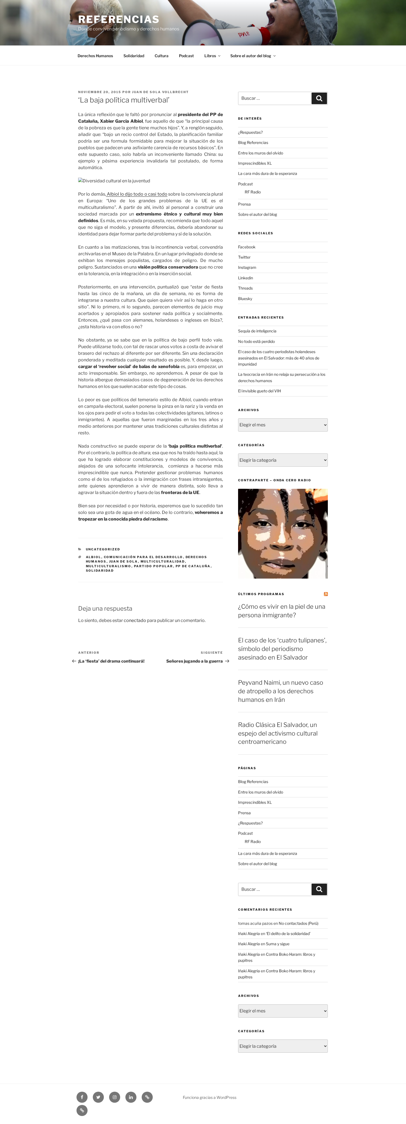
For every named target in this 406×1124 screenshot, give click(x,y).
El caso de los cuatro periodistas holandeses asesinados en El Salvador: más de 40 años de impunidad (278, 357)
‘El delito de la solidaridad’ (288, 933)
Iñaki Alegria (249, 933)
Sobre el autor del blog (250, 55)
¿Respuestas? (250, 132)
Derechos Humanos (95, 55)
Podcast (186, 55)
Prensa (244, 204)
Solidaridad (133, 55)
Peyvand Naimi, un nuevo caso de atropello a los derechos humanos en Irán (280, 691)
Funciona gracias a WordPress (209, 1097)
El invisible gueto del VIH (259, 390)
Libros (210, 55)
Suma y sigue (277, 943)
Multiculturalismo (108, 566)
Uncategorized (103, 549)
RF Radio (253, 192)
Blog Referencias (253, 142)
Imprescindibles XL (255, 163)
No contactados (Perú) (298, 923)
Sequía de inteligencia (257, 331)
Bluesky (245, 298)
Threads (245, 288)
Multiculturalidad (163, 561)
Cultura (161, 55)
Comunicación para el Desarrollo (143, 557)
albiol (93, 557)
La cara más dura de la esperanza (267, 173)
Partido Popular (153, 566)
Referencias (119, 19)
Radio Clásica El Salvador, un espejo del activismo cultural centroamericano (278, 733)
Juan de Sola (123, 561)
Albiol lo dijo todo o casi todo (136, 194)
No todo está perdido (256, 341)
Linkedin (245, 277)
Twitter (244, 257)
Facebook (246, 247)
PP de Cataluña (193, 566)
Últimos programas (261, 594)
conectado (135, 620)
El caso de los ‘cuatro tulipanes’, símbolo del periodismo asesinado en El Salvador (282, 649)
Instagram (247, 267)
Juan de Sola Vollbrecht (160, 92)
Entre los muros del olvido (260, 153)
